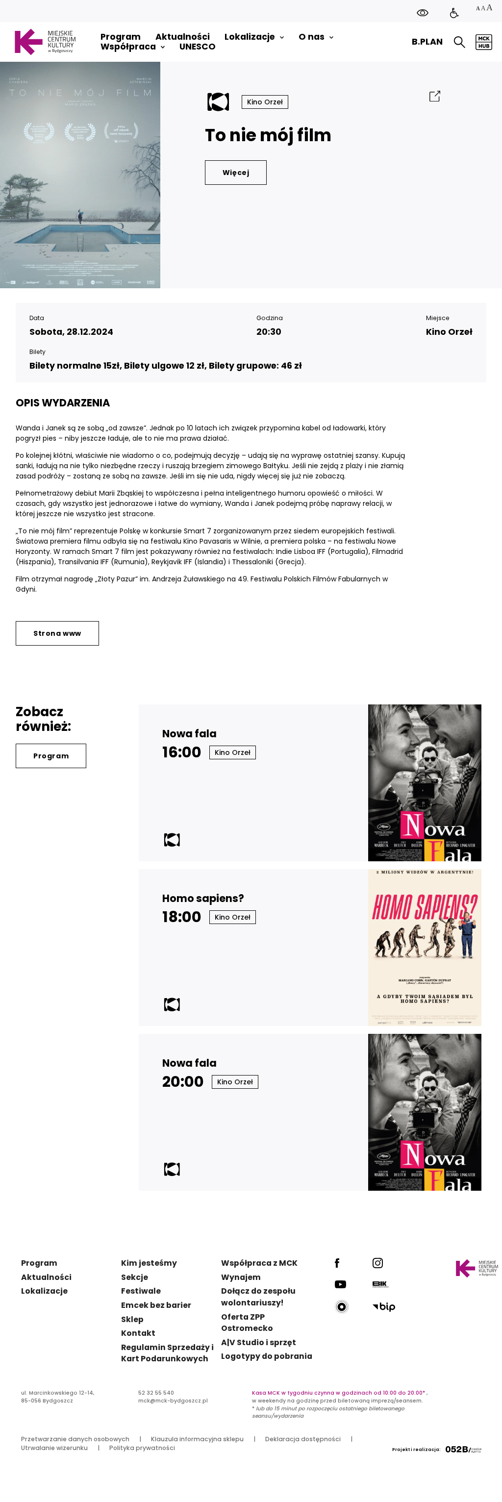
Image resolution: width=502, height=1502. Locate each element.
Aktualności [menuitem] (182, 37)
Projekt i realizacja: (416, 1449)
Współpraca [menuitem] (128, 46)
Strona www (57, 633)
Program (51, 756)
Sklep (132, 1319)
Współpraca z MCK (259, 1263)
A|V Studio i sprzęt (258, 1342)
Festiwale (141, 1291)
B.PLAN (427, 42)
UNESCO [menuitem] (197, 46)
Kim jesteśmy (149, 1263)
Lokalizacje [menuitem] (250, 37)
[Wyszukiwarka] (459, 42)
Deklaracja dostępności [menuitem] (303, 1439)
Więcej (236, 172)
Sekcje (134, 1277)
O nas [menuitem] (312, 37)
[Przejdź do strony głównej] (45, 42)
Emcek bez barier (156, 1305)
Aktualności (46, 1277)
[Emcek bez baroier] (454, 13)
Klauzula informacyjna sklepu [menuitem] (197, 1439)
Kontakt (138, 1333)
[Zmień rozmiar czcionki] (484, 8)
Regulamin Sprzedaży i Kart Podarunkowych (167, 1353)
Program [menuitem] (120, 37)
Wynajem (241, 1277)
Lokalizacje (44, 1291)
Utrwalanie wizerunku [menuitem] (54, 1448)
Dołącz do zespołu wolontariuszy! (258, 1296)
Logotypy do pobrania (266, 1356)
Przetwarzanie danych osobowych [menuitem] (75, 1439)
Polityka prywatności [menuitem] (142, 1448)
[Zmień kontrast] (422, 12)
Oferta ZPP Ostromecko (247, 1322)
